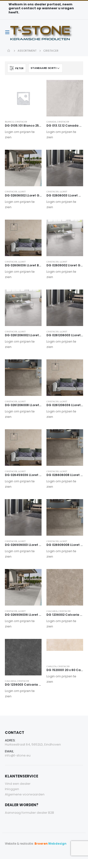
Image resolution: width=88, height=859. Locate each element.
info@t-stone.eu (18, 755)
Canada (51, 121)
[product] (23, 98)
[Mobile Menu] (9, 32)
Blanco (9, 121)
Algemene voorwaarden (24, 794)
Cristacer (21, 121)
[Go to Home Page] (9, 50)
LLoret (22, 191)
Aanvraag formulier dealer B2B (29, 812)
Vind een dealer (18, 783)
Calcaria (51, 611)
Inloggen (12, 789)
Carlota (51, 666)
